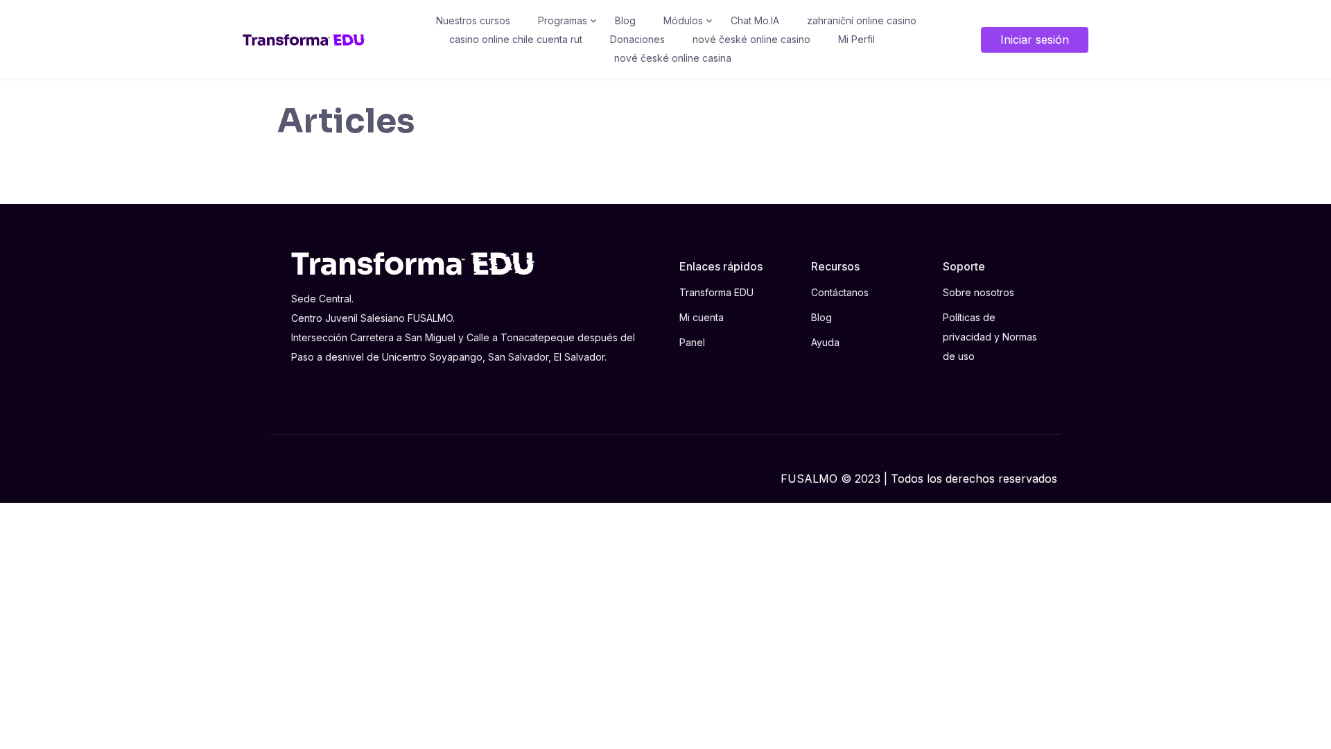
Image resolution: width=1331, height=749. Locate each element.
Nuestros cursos (473, 20)
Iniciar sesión (1034, 39)
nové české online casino (751, 39)
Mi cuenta (701, 317)
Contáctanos (840, 292)
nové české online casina (672, 58)
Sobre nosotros (978, 292)
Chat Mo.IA (755, 20)
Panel (692, 342)
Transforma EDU (716, 292)
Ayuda (825, 342)
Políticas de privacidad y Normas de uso (990, 336)
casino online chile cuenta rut (515, 39)
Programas (562, 20)
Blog (625, 20)
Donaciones (637, 39)
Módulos (683, 20)
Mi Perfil (856, 39)
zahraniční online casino (861, 20)
